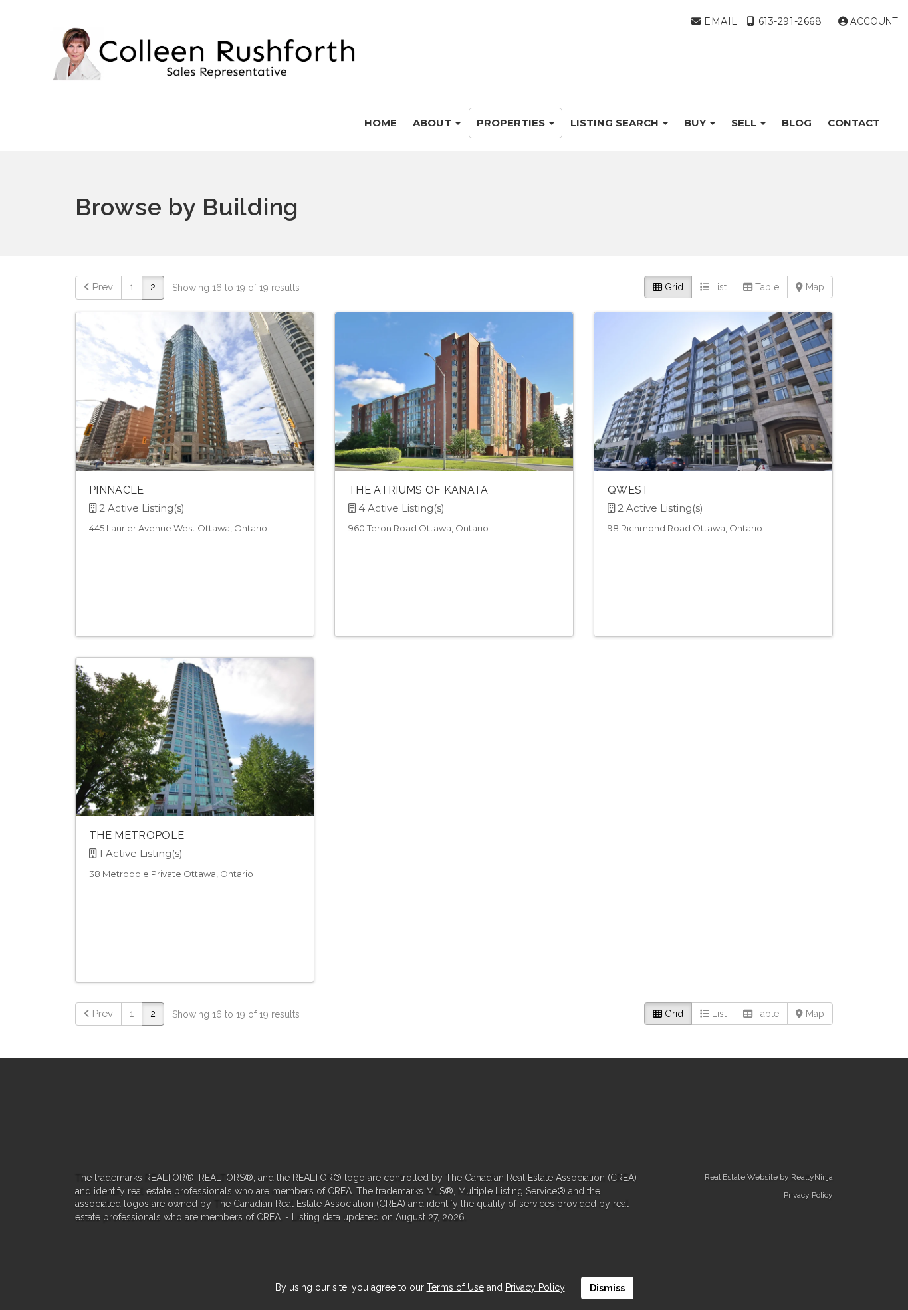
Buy (696, 122)
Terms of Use (455, 1287)
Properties (512, 122)
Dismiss (607, 1288)
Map (813, 287)
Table (765, 287)
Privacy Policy (808, 1195)
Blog (797, 122)
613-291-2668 (788, 21)
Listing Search (615, 122)
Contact (854, 122)
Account (873, 21)
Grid (672, 287)
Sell (745, 122)
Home (380, 122)
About (433, 122)
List (718, 287)
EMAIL (719, 21)
